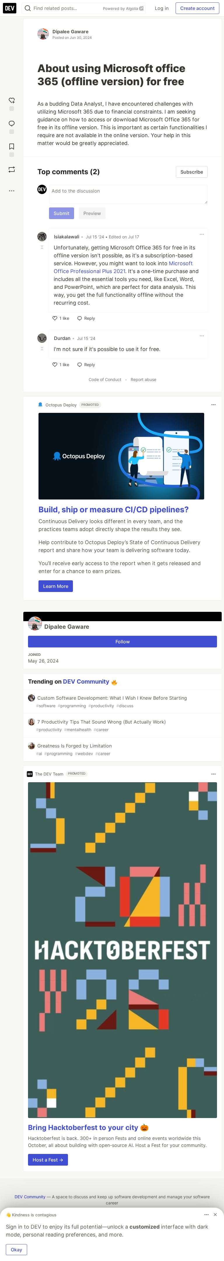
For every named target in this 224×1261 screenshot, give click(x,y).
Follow (123, 642)
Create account (197, 8)
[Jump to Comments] (11, 126)
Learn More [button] (55, 586)
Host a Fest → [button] (48, 1160)
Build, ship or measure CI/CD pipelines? (113, 509)
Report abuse (143, 379)
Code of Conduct (105, 379)
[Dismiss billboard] (215, 1214)
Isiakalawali (66, 237)
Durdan (62, 338)
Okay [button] (16, 1250)
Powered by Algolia (121, 8)
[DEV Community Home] (9, 8)
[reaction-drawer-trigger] (11, 103)
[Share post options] (12, 191)
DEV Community (86, 681)
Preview (92, 213)
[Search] (28, 8)
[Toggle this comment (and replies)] (42, 247)
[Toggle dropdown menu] (201, 234)
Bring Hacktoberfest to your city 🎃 (88, 1127)
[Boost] (11, 169)
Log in (162, 8)
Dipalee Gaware (70, 31)
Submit (61, 213)
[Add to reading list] (11, 149)
